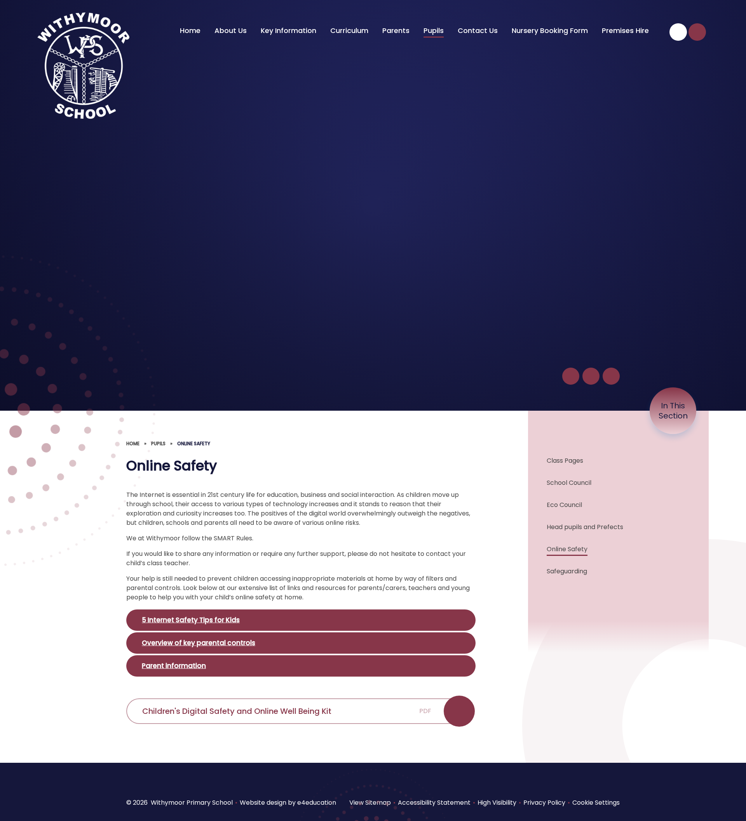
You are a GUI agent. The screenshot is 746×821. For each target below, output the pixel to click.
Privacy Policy (544, 802)
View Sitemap (370, 802)
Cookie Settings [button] (596, 802)
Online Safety (193, 443)
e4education (316, 802)
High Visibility (497, 802)
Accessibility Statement (434, 802)
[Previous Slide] (591, 376)
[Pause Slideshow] (570, 376)
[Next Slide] (611, 376)
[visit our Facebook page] (678, 32)
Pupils (158, 443)
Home (132, 443)
